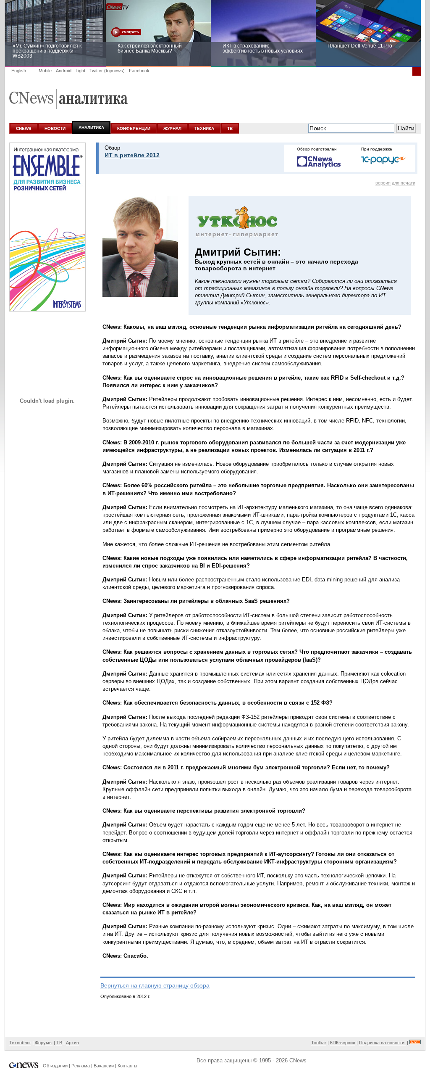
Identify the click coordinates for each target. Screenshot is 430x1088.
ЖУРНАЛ (172, 128)
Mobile (45, 70)
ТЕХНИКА (204, 128)
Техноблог (20, 1042)
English (18, 70)
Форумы (43, 1042)
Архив (72, 1042)
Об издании (55, 1065)
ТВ (230, 128)
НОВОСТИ (55, 128)
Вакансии (104, 1065)
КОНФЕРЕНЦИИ (133, 128)
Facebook (139, 70)
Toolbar (318, 1042)
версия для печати (395, 182)
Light (80, 70)
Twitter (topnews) (107, 70)
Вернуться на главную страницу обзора (155, 985)
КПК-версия (342, 1042)
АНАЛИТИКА (91, 127)
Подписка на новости (382, 1042)
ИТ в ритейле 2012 (132, 155)
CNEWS (23, 128)
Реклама (80, 1065)
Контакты (127, 1065)
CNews (298, 1060)
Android (63, 70)
